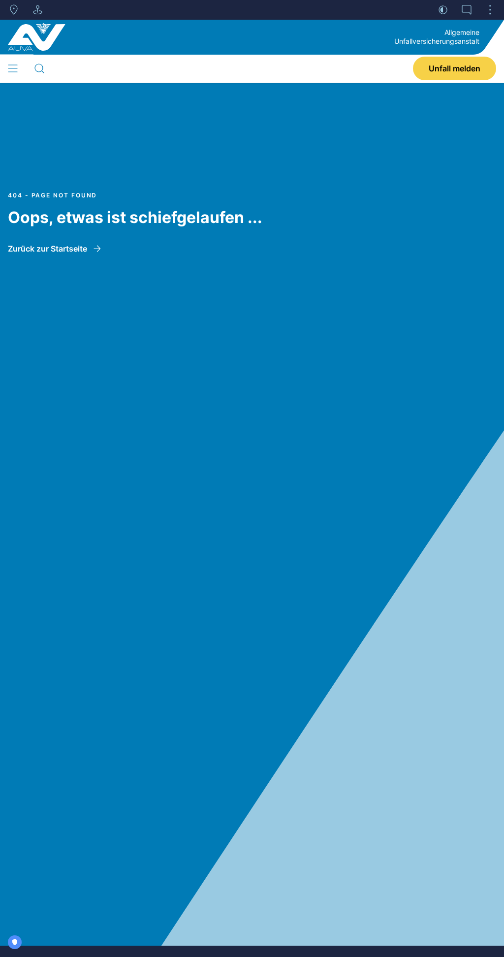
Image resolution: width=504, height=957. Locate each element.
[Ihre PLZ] (14, 10)
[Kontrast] (443, 10)
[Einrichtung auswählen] (37, 10)
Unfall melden (454, 68)
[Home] (36, 37)
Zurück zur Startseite (47, 249)
